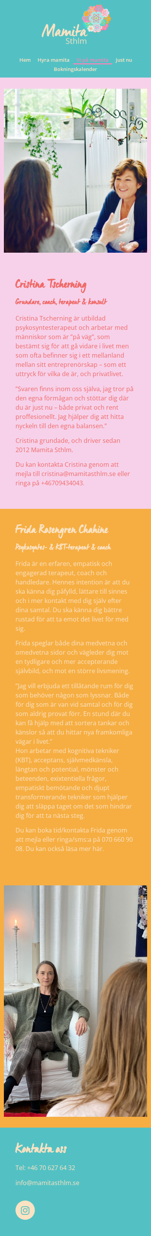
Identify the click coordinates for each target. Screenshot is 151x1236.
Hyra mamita (54, 59)
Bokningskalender (75, 69)
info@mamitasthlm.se (47, 1183)
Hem (25, 59)
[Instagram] (25, 1210)
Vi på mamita (93, 59)
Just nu (124, 59)
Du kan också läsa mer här (64, 848)
